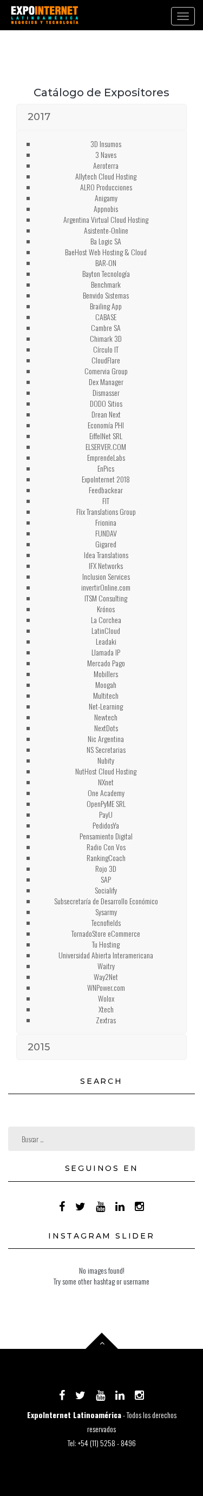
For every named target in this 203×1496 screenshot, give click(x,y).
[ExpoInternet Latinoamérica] (44, 15)
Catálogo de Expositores (101, 92)
